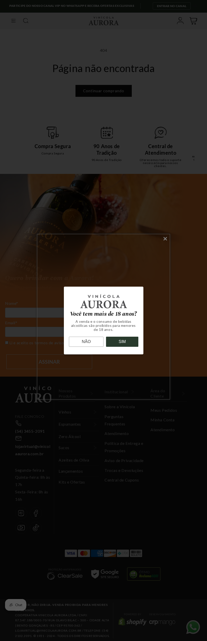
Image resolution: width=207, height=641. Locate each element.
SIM (122, 341)
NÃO (86, 341)
